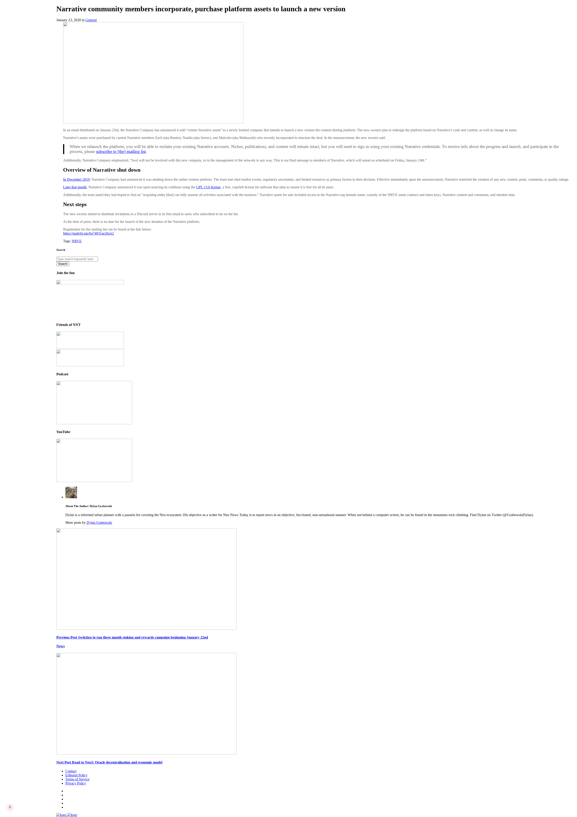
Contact (70, 771)
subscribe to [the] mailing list (121, 151)
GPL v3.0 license (208, 187)
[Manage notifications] (10, 807)
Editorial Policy (76, 775)
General (91, 20)
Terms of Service (77, 779)
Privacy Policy (75, 783)
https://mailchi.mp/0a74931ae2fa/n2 (88, 233)
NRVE (77, 241)
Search (62, 263)
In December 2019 (76, 179)
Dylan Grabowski (99, 522)
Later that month (75, 187)
